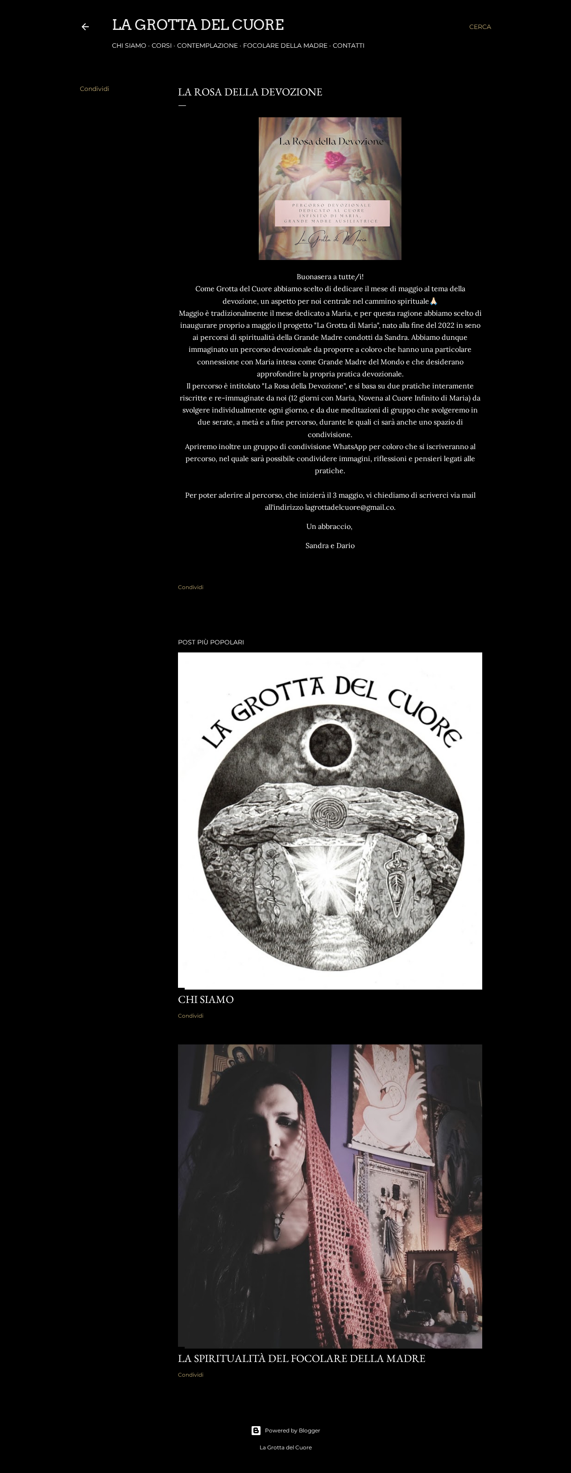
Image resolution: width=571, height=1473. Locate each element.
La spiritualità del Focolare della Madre (302, 1358)
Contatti (348, 45)
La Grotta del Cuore (198, 24)
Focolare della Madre (285, 45)
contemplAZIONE (207, 45)
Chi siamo (129, 45)
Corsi (162, 45)
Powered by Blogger (292, 1430)
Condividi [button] (94, 89)
